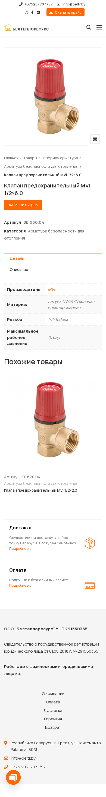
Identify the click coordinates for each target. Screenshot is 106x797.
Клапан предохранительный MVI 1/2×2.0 (40, 490)
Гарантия (53, 719)
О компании (53, 693)
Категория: (15, 231)
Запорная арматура (60, 157)
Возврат (53, 727)
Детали (17, 258)
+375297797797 (39, 4)
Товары (30, 157)
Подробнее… (20, 548)
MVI (51, 289)
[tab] (53, 258)
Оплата (53, 702)
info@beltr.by (74, 4)
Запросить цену (23, 204)
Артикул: (13, 222)
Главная (11, 157)
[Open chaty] (13, 777)
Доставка (53, 710)
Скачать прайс (68, 12)
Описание (19, 269)
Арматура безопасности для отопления (41, 166)
